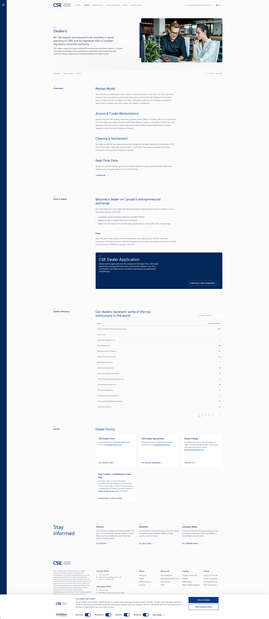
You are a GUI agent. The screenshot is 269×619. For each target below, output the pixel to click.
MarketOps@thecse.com (194, 450)
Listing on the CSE (210, 575)
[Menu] (3, 4)
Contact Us (189, 463)
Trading (86, 5)
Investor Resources (113, 5)
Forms (79, 73)
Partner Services (210, 585)
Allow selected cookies (203, 607)
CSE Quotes (165, 581)
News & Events (136, 5)
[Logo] (62, 5)
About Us (143, 575)
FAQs (163, 585)
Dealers (185, 578)
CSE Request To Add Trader (110, 498)
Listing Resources (210, 581)
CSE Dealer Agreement (151, 463)
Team (141, 578)
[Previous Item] (217, 415)
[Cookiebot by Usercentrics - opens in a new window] (61, 614)
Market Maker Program (191, 585)
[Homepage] (206, 73)
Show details (157, 615)
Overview (56, 73)
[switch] (108, 614)
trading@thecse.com (113, 444)
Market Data (187, 581)
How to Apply (68, 73)
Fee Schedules (166, 575)
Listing (78, 5)
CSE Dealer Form (105, 463)
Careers (142, 585)
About (125, 5)
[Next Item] (220, 415)
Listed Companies (210, 578)
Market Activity (98, 5)
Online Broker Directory (170, 578)
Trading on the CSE (189, 575)
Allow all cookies (203, 600)
